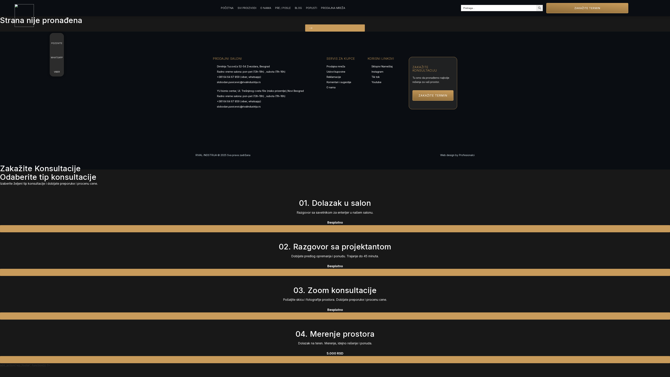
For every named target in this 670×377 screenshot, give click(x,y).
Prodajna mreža (333, 8)
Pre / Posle (283, 8)
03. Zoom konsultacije (335, 290)
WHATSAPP (57, 57)
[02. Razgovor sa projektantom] (335, 236)
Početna (227, 8)
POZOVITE (56, 43)
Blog (298, 8)
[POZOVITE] (56, 37)
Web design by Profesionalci (457, 155)
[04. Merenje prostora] (335, 324)
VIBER (57, 72)
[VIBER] (56, 66)
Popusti (311, 8)
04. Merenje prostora (335, 334)
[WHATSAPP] (56, 51)
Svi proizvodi (247, 8)
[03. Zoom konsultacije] (335, 280)
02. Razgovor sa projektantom (335, 246)
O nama (265, 8)
